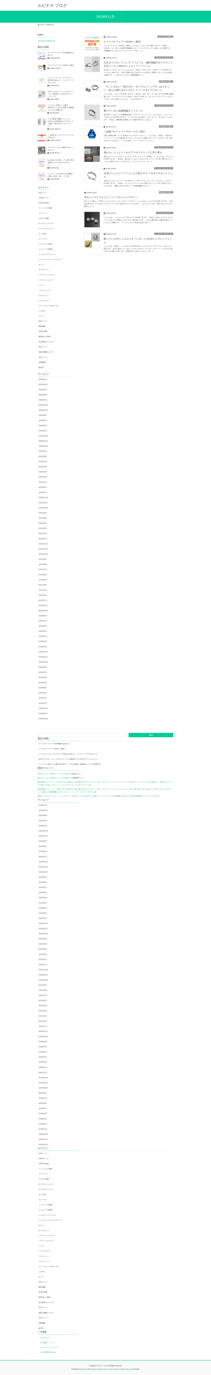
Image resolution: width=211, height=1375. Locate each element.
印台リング (43, 321)
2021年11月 (43, 549)
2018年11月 (43, 713)
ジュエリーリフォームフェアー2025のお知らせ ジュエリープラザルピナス (60, 80)
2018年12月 (43, 708)
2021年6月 (43, 575)
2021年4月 (43, 585)
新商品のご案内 (166, 81)
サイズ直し (43, 234)
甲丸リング (43, 347)
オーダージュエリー (164, 213)
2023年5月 (43, 472)
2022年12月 (43, 498)
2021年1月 (43, 600)
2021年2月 (43, 595)
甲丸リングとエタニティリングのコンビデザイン (111, 197)
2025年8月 (43, 390)
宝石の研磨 (43, 331)
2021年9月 (43, 559)
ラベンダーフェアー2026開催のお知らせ (54, 744)
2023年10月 (43, 446)
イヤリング (43, 213)
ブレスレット (44, 295)
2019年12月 (43, 652)
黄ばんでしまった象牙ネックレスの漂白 (53, 774)
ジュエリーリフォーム (164, 57)
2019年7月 (43, 672)
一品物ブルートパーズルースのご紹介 (124, 131)
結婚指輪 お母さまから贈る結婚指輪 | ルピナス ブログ (134, 796)
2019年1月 (43, 703)
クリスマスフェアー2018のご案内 (122, 41)
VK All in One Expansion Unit (113, 1369)
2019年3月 (43, 693)
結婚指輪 (42, 362)
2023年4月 (43, 477)
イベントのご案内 (165, 37)
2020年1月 (43, 647)
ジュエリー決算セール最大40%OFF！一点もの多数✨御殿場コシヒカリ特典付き (60, 107)
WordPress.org (49, 1352)
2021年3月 (43, 590)
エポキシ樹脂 (44, 218)
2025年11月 (43, 384)
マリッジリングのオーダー (49, 306)
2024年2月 (43, 431)
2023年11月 (43, 441)
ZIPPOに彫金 (44, 203)
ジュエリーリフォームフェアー (51, 259)
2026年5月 (43, 379)
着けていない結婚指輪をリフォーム (123, 110)
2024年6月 (43, 420)
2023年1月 (43, 492)
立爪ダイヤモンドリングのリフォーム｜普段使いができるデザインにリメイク (60, 93)
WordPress (83, 1369)
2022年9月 (43, 513)
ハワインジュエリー (46, 280)
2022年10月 (43, 508)
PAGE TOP (204, 1331)
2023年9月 (43, 451)
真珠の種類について (46, 352)
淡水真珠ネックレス (46, 342)
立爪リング (43, 357)
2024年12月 (43, 405)
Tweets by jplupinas (46, 41)
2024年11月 (43, 410)
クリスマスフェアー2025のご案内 (60, 65)
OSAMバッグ (44, 198)
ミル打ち (42, 311)
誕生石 (41, 367)
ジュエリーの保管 (45, 244)
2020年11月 (43, 605)
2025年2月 (43, 400)
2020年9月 (43, 616)
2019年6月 (43, 677)
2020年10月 (43, 611)
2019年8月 (43, 667)
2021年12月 (43, 544)
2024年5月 (43, 426)
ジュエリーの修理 (45, 249)
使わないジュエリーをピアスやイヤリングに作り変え (133, 152)
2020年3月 (43, 636)
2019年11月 (43, 657)
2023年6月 (43, 467)
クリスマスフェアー (46, 228)
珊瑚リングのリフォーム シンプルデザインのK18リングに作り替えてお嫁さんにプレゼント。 (74, 796)
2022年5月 (43, 528)
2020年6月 (43, 626)
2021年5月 (43, 580)
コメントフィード (50, 1347)
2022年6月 (43, 523)
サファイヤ (43, 239)
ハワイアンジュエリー (47, 275)
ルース (41, 316)
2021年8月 (43, 564)
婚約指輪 (42, 326)
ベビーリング (44, 301)
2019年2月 (43, 698)
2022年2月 (43, 533)
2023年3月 (43, 482)
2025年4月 (43, 395)
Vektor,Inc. (128, 1369)
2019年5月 (43, 683)
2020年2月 (43, 641)
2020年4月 (43, 631)
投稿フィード (48, 1343)
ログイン (46, 1338)
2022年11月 (43, 503)
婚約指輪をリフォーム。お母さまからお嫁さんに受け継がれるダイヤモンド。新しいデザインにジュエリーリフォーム (83, 782)
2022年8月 (43, 518)
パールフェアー (45, 290)
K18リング (43, 193)
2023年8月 (43, 456)
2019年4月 (43, 688)
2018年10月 (43, 719)
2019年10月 (43, 662)
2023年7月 (43, 461)
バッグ (41, 285)
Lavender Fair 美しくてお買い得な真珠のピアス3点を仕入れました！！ (60, 162)
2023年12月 (43, 436)
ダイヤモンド (44, 270)
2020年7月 (43, 621)
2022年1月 (43, 539)
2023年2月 (43, 487)
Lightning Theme (96, 1369)
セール (41, 264)
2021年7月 (43, 569)
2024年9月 (43, 415)
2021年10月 (43, 554)
